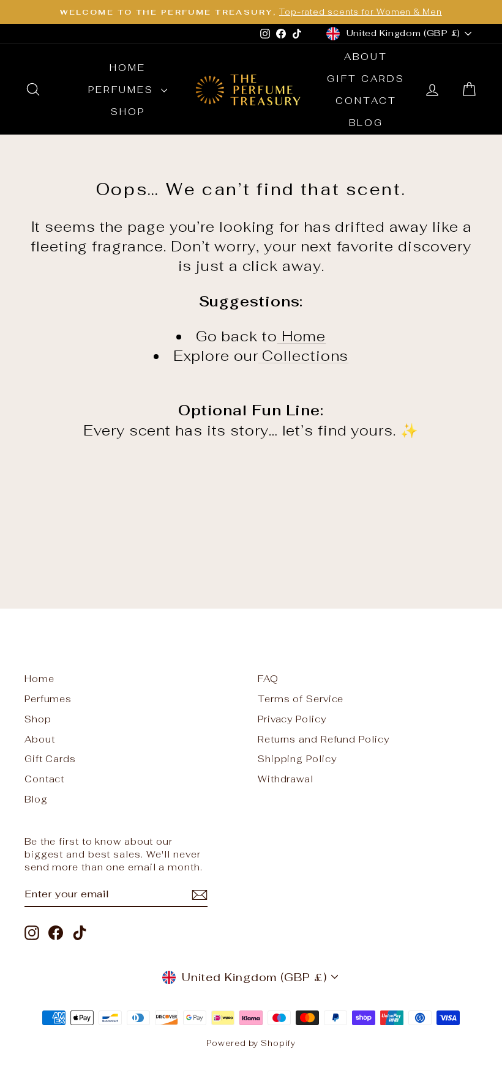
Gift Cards (366, 78)
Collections (303, 356)
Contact (366, 100)
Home (128, 67)
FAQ (268, 678)
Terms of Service (300, 699)
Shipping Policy (297, 759)
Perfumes (123, 89)
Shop (128, 111)
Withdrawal (285, 779)
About (366, 56)
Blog (366, 122)
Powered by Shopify (250, 1043)
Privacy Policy (292, 719)
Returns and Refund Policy (323, 739)
